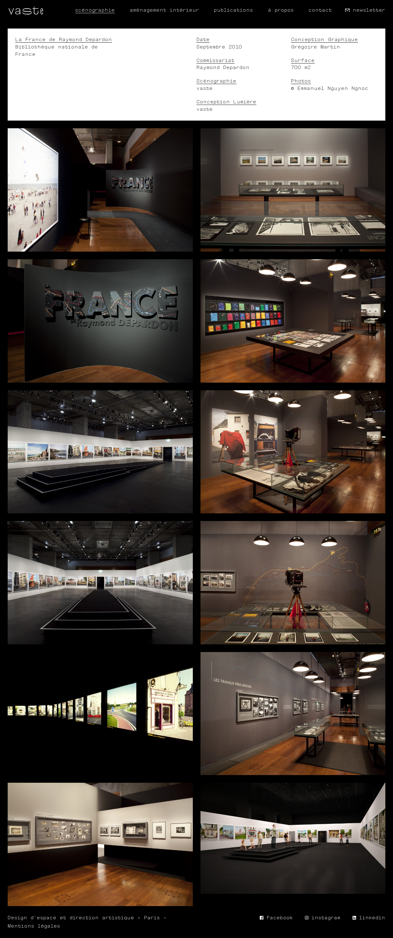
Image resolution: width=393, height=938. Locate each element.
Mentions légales (34, 926)
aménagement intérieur (164, 10)
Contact (320, 10)
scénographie (95, 10)
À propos (281, 10)
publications (233, 10)
